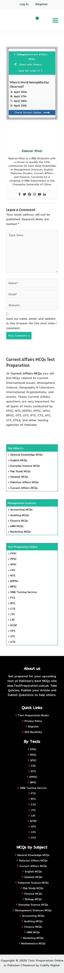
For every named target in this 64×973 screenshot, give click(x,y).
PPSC (13, 559)
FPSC (13, 553)
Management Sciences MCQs (33, 910)
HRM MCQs (16, 526)
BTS (12, 603)
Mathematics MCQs (33, 943)
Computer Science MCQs (33, 883)
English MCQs (18, 460)
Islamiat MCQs (19, 477)
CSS (12, 570)
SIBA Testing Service (23, 592)
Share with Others (30, 64)
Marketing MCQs (20, 532)
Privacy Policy (33, 721)
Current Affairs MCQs (37, 57)
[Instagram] (34, 194)
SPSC (13, 564)
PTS (12, 598)
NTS (12, 576)
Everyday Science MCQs (25, 466)
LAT (12, 620)
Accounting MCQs (21, 509)
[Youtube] (39, 194)
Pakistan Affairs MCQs (24, 482)
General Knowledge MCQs (26, 455)
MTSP (13, 625)
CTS (12, 609)
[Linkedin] (44, 194)
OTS (12, 631)
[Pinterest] (29, 194)
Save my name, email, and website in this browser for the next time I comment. (31, 323)
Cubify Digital (49, 965)
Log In (24, 4)
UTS (12, 642)
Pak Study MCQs (20, 471)
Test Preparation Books (33, 715)
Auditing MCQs (19, 515)
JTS (12, 614)
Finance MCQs (19, 521)
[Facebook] (19, 194)
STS (12, 636)
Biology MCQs (33, 899)
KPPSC (14, 581)
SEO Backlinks (33, 732)
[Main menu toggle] (55, 20)
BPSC (13, 587)
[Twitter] (24, 194)
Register (42, 4)
